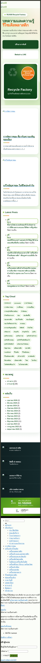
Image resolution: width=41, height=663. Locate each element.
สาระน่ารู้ (10, 384)
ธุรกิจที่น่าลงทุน (9, 340)
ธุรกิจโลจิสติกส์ (8, 344)
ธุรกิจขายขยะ (8, 336)
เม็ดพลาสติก (18, 360)
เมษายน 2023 (12, 424)
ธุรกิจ (34, 332)
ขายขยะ (22, 323)
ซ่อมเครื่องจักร (10, 577)
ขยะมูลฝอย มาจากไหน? (16, 286)
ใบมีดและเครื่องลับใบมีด (18, 562)
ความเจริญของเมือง (10, 327)
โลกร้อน (34, 360)
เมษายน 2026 (12, 400)
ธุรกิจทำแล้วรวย (31, 336)
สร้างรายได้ (21, 356)
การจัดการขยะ (8, 307)
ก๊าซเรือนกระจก (9, 315)
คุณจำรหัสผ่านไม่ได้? (9, 660)
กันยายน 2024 (12, 408)
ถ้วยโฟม (30, 327)
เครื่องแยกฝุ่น (14, 570)
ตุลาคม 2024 (12, 405)
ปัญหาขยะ (7, 348)
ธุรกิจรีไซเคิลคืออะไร (23, 340)
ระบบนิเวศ (7, 352)
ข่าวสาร (10, 381)
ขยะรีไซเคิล (19, 319)
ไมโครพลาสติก (23, 364)
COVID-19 (7, 303)
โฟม (26, 360)
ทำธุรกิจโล (25, 332)
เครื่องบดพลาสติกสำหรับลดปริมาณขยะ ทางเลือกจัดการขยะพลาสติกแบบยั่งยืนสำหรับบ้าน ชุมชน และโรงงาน (21, 270)
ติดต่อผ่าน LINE (20, 54)
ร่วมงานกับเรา (14, 538)
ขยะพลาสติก (8, 319)
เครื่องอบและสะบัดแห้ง (17, 556)
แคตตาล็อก (9, 582)
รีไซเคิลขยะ (25, 352)
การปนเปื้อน (30, 307)
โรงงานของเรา (14, 535)
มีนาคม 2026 (12, 403)
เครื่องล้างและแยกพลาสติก (19, 554)
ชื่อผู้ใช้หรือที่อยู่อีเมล (9, 647)
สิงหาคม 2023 (12, 419)
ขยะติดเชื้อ (27, 315)
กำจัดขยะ (24, 311)
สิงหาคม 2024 (12, 411)
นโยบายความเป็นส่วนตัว (19, 600)
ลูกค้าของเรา (14, 541)
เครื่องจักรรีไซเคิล (11, 548)
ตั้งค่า (3, 605)
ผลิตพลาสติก (18, 348)
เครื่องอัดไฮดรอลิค (16, 559)
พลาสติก (27, 348)
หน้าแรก (8, 525)
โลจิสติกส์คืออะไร (9, 364)
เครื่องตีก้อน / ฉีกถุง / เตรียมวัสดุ (20, 564)
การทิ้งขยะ (20, 307)
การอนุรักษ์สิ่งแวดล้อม (11, 311)
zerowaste (17, 303)
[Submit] (6, 523)
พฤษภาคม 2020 (13, 429)
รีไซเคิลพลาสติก (9, 356)
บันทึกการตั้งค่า (6, 637)
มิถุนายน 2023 (12, 421)
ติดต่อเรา (8, 588)
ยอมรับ (3, 610)
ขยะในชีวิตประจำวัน (10, 323)
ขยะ (18, 315)
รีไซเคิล (16, 352)
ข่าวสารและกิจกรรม (16, 543)
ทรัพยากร (7, 332)
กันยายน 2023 (12, 416)
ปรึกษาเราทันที (20, 44)
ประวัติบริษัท (14, 530)
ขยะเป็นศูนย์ (30, 319)
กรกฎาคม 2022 (13, 426)
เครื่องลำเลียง (14, 567)
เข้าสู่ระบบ (14, 655)
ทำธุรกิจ (16, 332)
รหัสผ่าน (4, 651)
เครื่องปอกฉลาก (15, 572)
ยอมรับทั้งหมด (6, 626)
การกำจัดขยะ (28, 303)
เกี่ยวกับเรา (9, 527)
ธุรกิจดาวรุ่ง (19, 336)
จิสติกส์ (22, 327)
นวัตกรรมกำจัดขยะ (23, 344)
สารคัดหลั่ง (31, 356)
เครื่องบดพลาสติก (15, 551)
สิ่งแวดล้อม (7, 360)
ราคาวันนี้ (8, 580)
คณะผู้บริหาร (14, 533)
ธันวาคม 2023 (12, 413)
